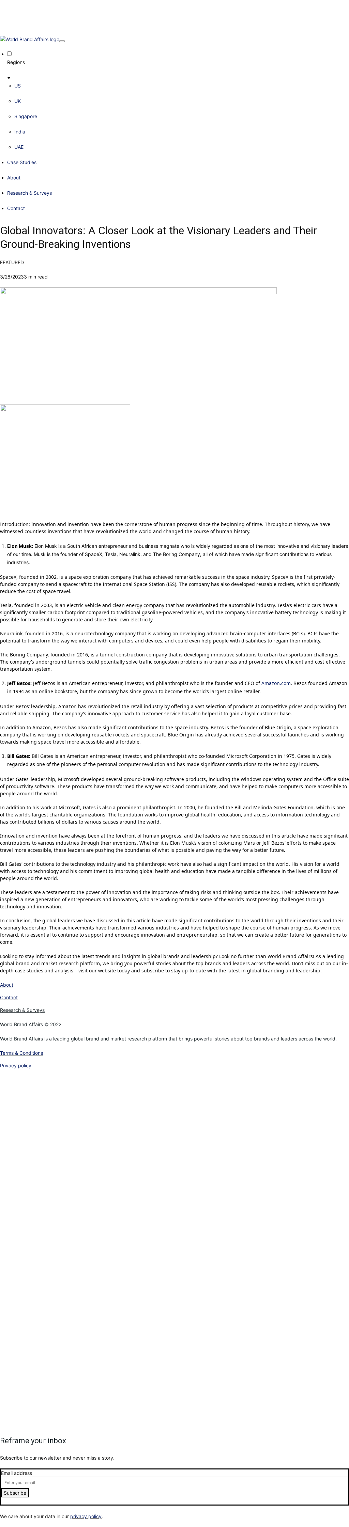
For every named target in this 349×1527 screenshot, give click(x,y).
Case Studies (21, 162)
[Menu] (62, 41)
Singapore (25, 116)
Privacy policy (15, 1065)
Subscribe (15, 1493)
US (17, 86)
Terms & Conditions (21, 1053)
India (19, 131)
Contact (16, 208)
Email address (16, 1473)
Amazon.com (276, 683)
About (13, 177)
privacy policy (86, 1516)
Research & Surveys (29, 193)
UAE (19, 147)
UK (17, 101)
